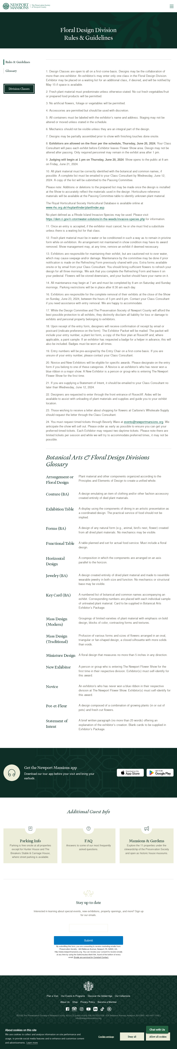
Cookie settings (106, 1036)
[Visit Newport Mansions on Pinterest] (109, 1009)
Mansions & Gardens (146, 840)
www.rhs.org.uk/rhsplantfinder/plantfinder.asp (75, 207)
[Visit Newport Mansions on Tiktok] (102, 1009)
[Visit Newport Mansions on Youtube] (88, 1009)
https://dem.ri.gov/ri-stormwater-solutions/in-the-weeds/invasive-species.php (95, 219)
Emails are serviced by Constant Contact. (91, 957)
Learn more (32, 1042)
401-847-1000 (153, 1015)
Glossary (11, 71)
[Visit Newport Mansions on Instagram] (81, 1009)
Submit (88, 940)
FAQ (88, 840)
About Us (65, 1002)
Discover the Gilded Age (100, 995)
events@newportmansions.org (143, 422)
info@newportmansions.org (88, 1018)
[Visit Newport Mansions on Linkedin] (95, 1009)
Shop (75, 1002)
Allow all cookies (157, 1036)
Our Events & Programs (73, 995)
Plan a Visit (52, 995)
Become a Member (107, 1002)
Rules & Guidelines (18, 62)
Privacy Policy (87, 1002)
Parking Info (30, 840)
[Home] (26, 6)
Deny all (132, 1036)
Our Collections (122, 995)
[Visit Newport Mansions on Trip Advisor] (74, 1009)
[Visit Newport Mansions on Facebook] (67, 1009)
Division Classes (19, 89)
